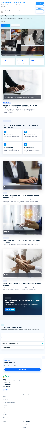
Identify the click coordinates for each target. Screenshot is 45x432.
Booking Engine (5, 399)
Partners (24, 427)
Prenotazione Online (6, 418)
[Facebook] (4, 390)
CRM (3, 401)
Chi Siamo (25, 424)
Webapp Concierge (6, 404)
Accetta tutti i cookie (39, 3)
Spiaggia (4, 421)
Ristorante (5, 411)
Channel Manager (6, 397)
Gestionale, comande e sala (8, 412)
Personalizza (40, 6)
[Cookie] (43, 357)
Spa (24, 411)
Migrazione (5, 405)
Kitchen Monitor (5, 417)
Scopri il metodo (15, 25)
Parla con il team (10, 309)
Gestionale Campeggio (28, 394)
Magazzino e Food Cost (7, 415)
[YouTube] (6, 390)
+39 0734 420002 (6, 386)
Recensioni (25, 426)
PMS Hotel (4, 396)
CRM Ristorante (5, 414)
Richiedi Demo (22, 369)
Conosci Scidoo (5, 25)
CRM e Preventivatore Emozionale (9, 402)
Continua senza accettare (39, 11)
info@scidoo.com (7, 384)
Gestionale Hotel (6, 394)
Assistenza (25, 429)
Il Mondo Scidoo (26, 421)
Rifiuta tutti (40, 8)
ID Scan (4, 407)
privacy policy (20, 7)
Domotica (4, 408)
